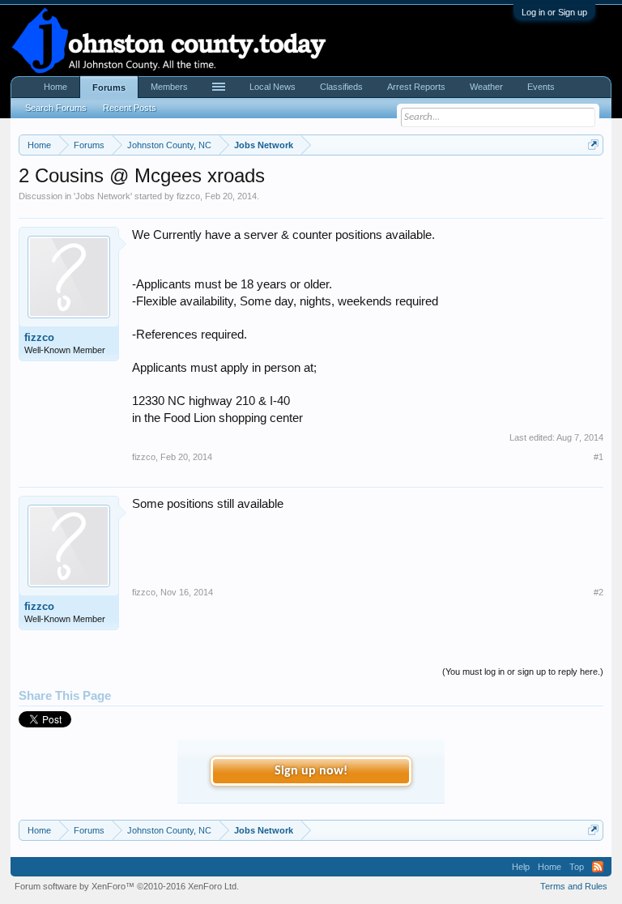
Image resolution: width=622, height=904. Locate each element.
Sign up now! (311, 771)
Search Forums (56, 108)
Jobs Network (102, 196)
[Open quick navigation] (593, 144)
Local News (272, 87)
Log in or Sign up (554, 12)
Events (541, 87)
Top (576, 867)
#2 (598, 592)
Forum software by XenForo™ (127, 886)
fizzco (188, 196)
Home (55, 87)
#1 (598, 457)
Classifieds (341, 87)
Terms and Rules (573, 886)
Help (521, 867)
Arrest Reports (416, 87)
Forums (109, 87)
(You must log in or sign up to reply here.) (522, 671)
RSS (597, 866)
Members (169, 87)
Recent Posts (129, 108)
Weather (486, 87)
